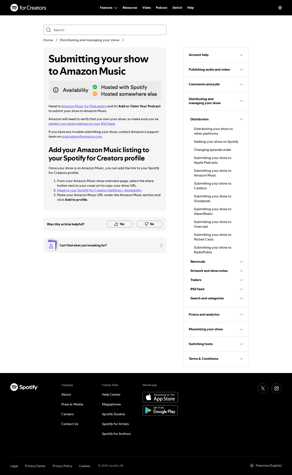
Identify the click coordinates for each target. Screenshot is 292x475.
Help (190, 8)
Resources (130, 8)
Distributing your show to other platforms (213, 131)
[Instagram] (276, 388)
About (66, 394)
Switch (177, 8)
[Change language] (280, 7)
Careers (67, 414)
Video (146, 8)
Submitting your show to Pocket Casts (212, 237)
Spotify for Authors (116, 433)
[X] (263, 388)
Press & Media (72, 404)
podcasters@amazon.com (82, 136)
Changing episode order (212, 149)
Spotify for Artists (115, 423)
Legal (14, 466)
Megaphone (111, 404)
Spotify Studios (113, 414)
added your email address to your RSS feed (82, 123)
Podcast (161, 8)
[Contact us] (160, 245)
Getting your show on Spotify (216, 141)
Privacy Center (35, 466)
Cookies (84, 466)
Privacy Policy (62, 466)
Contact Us (69, 423)
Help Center (111, 394)
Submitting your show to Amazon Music (212, 173)
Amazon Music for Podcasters (83, 106)
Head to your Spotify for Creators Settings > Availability (99, 190)
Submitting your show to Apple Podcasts (212, 160)
